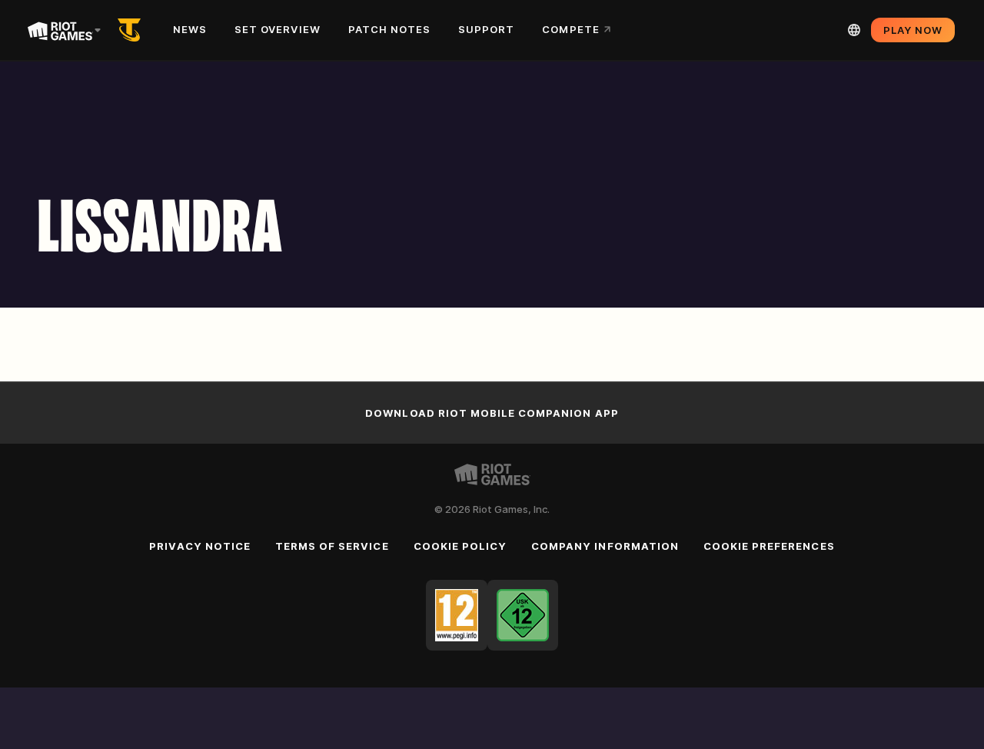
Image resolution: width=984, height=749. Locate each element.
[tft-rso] (132, 30)
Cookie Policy (460, 546)
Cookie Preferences (769, 546)
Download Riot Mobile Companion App (491, 413)
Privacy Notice (200, 546)
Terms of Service (332, 546)
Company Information (605, 546)
